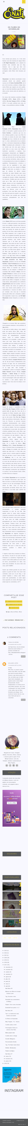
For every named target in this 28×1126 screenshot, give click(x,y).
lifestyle (15, 937)
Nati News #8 (8, 1010)
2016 (5, 1063)
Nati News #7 (8, 1054)
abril (7, 986)
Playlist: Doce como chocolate (13, 1004)
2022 (5, 953)
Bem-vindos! (7, 884)
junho (7, 981)
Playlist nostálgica (9, 1051)
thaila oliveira (13, 642)
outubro (8, 972)
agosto (7, 977)
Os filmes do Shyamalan (11, 1019)
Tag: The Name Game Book (12, 1045)
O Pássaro (6, 902)
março (7, 1056)
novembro (8, 969)
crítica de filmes (14, 612)
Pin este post (15, 607)
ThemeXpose (13, 1120)
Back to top (21, 1124)
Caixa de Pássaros (8, 421)
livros (4, 937)
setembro (8, 974)
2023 (5, 950)
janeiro (7, 1061)
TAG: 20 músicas (8, 911)
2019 (5, 960)
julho (7, 979)
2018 (5, 962)
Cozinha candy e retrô (10, 1025)
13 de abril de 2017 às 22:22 (14, 644)
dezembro (8, 967)
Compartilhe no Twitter (15, 604)
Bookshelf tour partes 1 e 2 (12, 1007)
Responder (23, 656)
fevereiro (8, 1059)
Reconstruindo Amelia (10, 1042)
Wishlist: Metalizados (10, 1048)
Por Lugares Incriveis (9, 920)
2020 (5, 958)
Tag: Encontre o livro (10, 996)
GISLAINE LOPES (13, 663)
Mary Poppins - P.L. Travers (12, 1022)
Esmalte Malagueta (10, 1039)
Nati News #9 (8, 988)
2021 (5, 955)
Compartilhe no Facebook (14, 601)
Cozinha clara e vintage (11, 1036)
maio (7, 984)
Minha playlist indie (10, 1033)
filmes (20, 612)
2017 (5, 965)
